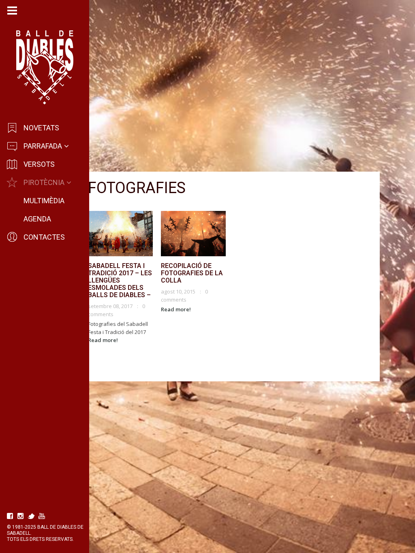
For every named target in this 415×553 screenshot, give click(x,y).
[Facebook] (10, 516)
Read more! (103, 340)
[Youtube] (42, 516)
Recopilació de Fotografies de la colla (192, 273)
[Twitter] (31, 516)
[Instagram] (20, 516)
